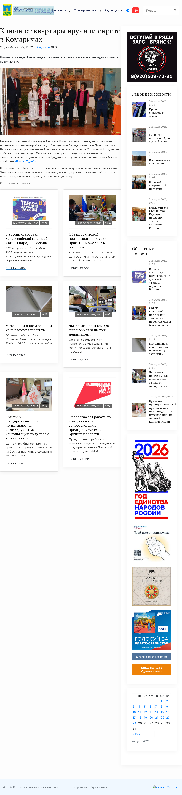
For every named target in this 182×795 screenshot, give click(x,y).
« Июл (137, 734)
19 (145, 717)
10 (134, 712)
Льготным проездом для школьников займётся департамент (89, 330)
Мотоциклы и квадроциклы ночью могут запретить (29, 327)
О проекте (80, 787)
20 (151, 717)
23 (168, 717)
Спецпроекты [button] (84, 10)
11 (139, 712)
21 (156, 717)
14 (156, 712)
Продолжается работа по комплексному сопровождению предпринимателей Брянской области (90, 425)
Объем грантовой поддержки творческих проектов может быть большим (88, 240)
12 (145, 712)
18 (139, 717)
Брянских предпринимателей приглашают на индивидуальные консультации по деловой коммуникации (27, 427)
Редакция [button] (111, 10)
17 (134, 717)
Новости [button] (56, 10)
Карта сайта (98, 787)
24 (134, 723)
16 (167, 712)
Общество (43, 47)
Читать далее (16, 267)
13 (150, 712)
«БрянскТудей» (25, 161)
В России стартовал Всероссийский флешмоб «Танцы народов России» (27, 238)
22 (162, 717)
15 (162, 712)
